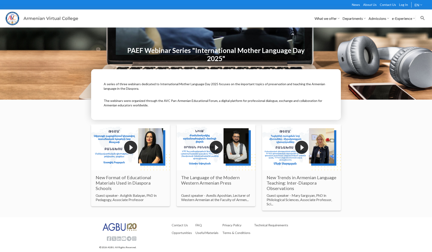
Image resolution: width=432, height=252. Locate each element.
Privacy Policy (231, 225)
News (356, 5)
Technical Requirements (271, 225)
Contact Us (388, 5)
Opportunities (182, 233)
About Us (370, 5)
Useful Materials (207, 233)
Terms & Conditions (236, 233)
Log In (403, 5)
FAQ (199, 225)
